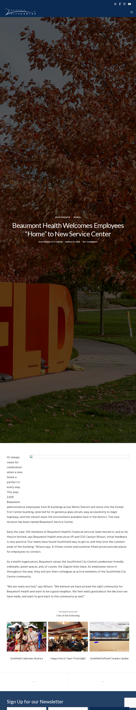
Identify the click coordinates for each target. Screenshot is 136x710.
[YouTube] (129, 4)
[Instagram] (124, 4)
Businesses (62, 217)
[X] (115, 4)
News (77, 217)
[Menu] (131, 12)
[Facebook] (120, 4)
